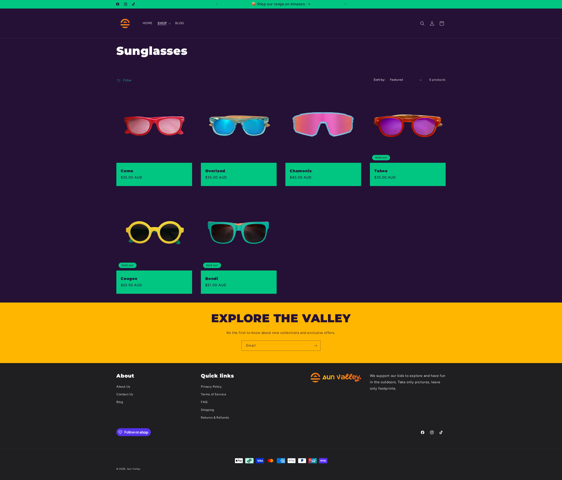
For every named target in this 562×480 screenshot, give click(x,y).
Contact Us (124, 394)
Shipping (207, 410)
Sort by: (379, 80)
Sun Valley (133, 468)
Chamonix (301, 171)
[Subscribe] (315, 345)
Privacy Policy (211, 386)
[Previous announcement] (217, 4)
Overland (215, 171)
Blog (119, 402)
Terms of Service (213, 394)
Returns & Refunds (215, 417)
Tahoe (381, 171)
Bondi (211, 278)
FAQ (204, 402)
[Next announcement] (345, 4)
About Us (123, 386)
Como (127, 171)
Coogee (129, 278)
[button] (164, 23)
